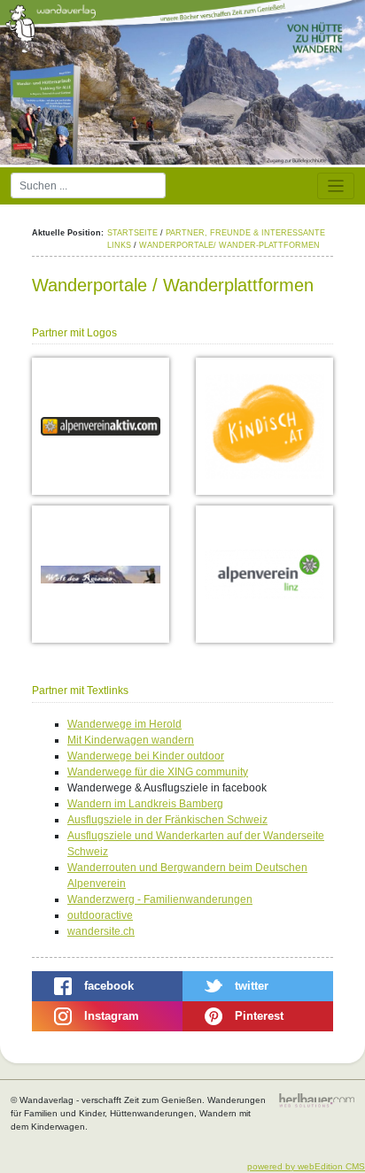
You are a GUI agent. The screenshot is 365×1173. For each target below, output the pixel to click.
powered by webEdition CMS (306, 1166)
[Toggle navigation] (336, 186)
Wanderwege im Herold (124, 724)
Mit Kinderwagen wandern (130, 740)
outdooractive (100, 915)
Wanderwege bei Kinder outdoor (145, 756)
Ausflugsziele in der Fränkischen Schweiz (167, 820)
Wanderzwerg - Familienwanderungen (159, 899)
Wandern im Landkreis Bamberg (145, 804)
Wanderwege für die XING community (157, 772)
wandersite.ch (101, 931)
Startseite (132, 232)
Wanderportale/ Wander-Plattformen (229, 245)
